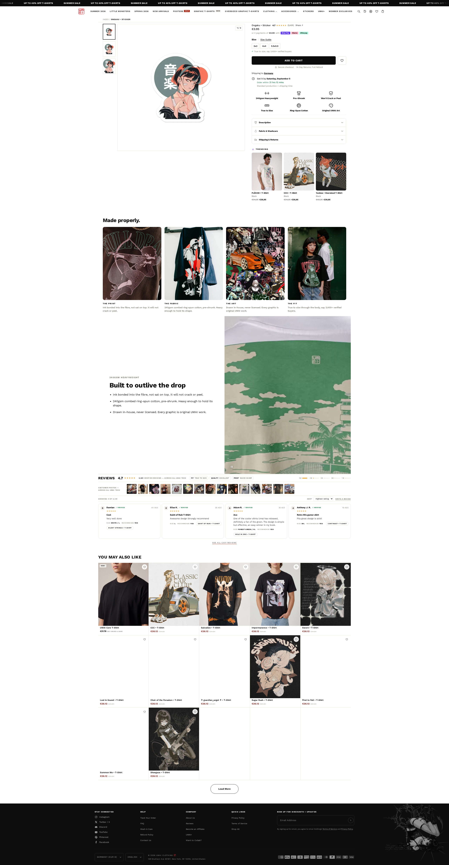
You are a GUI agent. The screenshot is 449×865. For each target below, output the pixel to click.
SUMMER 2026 (98, 11)
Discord (103, 827)
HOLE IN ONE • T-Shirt (245, 534)
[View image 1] (109, 32)
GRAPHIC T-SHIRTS (207, 11)
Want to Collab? (194, 840)
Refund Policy (146, 835)
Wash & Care (146, 829)
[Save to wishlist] (342, 60)
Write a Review (343, 499)
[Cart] (383, 11)
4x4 (264, 46)
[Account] (371, 11)
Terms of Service (239, 823)
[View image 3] (109, 66)
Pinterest (103, 837)
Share (299, 25)
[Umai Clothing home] (81, 11)
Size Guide (265, 39)
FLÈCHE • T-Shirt (260, 193)
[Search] (359, 11)
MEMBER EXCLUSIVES (340, 11)
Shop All (235, 829)
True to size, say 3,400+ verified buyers (272, 51)
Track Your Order (148, 818)
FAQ (142, 823)
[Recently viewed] (365, 11)
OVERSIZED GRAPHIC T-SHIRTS (242, 11)
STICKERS (308, 11)
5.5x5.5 (274, 46)
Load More (224, 789)
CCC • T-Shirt (290, 193)
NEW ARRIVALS (161, 11)
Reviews (189, 823)
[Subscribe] (351, 820)
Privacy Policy (238, 818)
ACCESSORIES (289, 11)
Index (106, 19)
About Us (190, 818)
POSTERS (181, 11)
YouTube (103, 832)
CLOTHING (268, 11)
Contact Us (145, 840)
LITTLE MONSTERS (120, 11)
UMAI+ (321, 11)
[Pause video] (231, 466)
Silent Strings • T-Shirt (120, 528)
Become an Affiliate (195, 829)
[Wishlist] (377, 11)
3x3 (255, 46)
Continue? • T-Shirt (337, 524)
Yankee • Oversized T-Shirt (329, 193)
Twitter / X (104, 822)
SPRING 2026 (142, 11)
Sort (310, 499)
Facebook (104, 842)
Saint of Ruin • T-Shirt (209, 524)
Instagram (104, 817)
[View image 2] (109, 49)
